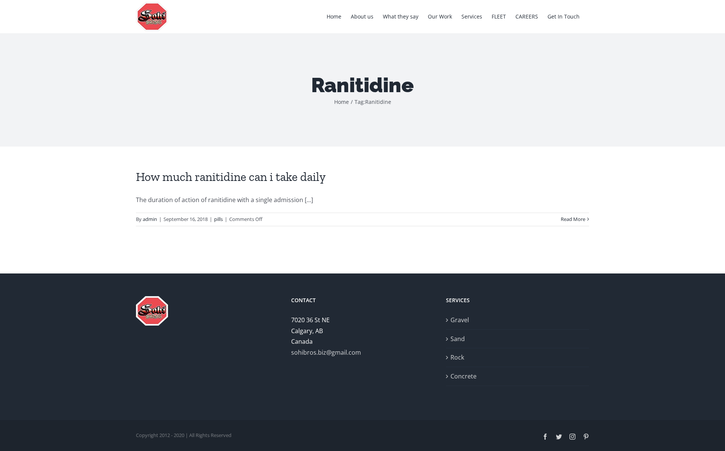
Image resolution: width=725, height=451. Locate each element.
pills (218, 219)
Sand (457, 339)
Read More (573, 219)
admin (150, 219)
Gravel (459, 320)
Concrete (463, 376)
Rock (457, 357)
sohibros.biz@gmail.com (326, 352)
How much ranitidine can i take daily (230, 177)
